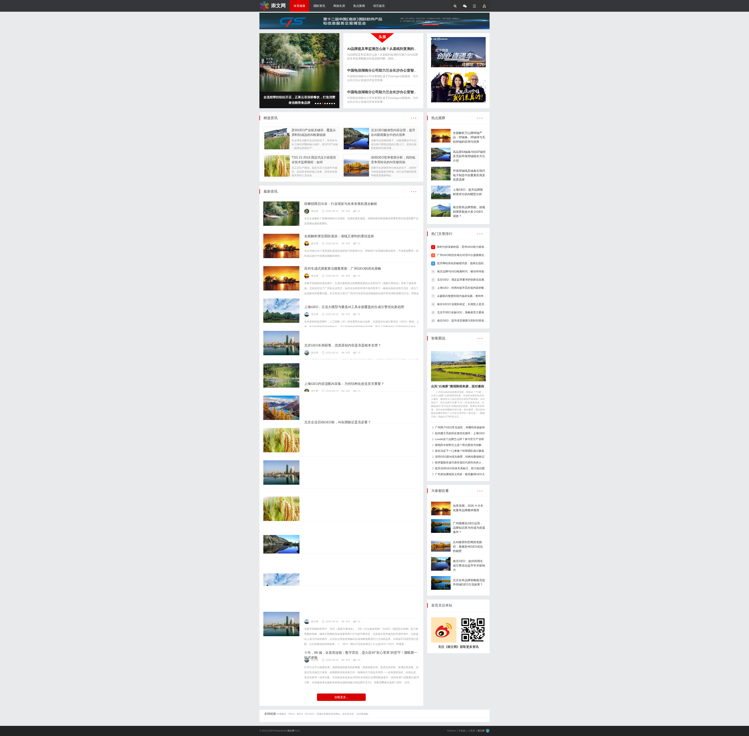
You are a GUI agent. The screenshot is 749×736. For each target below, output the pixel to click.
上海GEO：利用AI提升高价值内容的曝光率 (463, 287)
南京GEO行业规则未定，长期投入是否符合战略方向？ (470, 304)
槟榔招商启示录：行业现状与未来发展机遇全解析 (340, 204)
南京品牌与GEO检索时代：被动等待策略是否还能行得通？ (473, 271)
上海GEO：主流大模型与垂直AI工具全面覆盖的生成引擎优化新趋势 (354, 307)
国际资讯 (319, 5)
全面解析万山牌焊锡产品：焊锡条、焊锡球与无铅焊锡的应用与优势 (469, 137)
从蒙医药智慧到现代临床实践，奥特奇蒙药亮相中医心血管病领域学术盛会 (482, 296)
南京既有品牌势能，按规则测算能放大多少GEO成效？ (469, 212)
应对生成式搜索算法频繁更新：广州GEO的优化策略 (342, 268)
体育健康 (299, 5)
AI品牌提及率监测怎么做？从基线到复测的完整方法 (387, 49)
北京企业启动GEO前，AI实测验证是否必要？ (337, 422)
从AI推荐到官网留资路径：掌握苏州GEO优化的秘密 (468, 547)
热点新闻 (359, 5)
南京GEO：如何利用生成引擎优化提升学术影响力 (469, 565)
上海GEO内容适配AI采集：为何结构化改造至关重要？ (344, 384)
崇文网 (278, 5)
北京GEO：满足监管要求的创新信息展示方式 (464, 279)
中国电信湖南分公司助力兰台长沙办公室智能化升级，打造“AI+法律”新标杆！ (408, 70)
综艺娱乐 (379, 5)
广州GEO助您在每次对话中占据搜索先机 (462, 255)
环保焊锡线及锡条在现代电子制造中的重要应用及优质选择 (469, 175)
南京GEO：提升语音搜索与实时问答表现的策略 (466, 320)
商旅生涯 (339, 5)
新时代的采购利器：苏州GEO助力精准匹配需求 (466, 246)
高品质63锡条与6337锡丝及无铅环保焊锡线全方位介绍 (469, 156)
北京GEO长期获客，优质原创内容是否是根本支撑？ (342, 345)
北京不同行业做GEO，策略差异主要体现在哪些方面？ (470, 312)
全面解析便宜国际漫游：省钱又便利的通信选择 (339, 236)
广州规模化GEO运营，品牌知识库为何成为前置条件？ (469, 528)
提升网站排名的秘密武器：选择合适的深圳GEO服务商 (470, 263)
